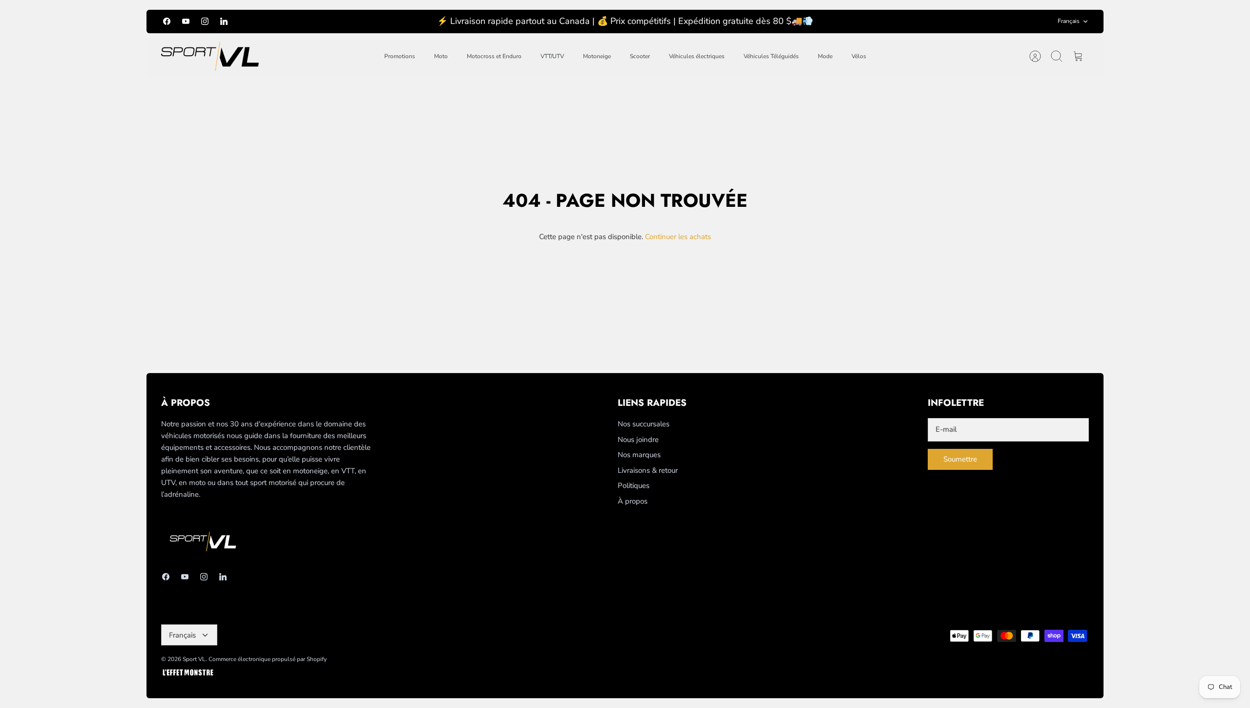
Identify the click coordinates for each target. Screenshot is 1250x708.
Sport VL (194, 659)
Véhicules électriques (697, 56)
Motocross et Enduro (494, 56)
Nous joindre (638, 439)
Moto (441, 56)
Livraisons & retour (648, 470)
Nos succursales (643, 424)
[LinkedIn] (223, 21)
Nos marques (639, 455)
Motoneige (597, 56)
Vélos (859, 56)
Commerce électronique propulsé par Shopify (267, 659)
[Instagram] (204, 21)
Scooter (640, 56)
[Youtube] (185, 21)
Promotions (399, 56)
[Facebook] (166, 21)
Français (1069, 21)
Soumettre (960, 459)
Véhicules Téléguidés (771, 56)
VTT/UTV (552, 56)
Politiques (633, 485)
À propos (632, 501)
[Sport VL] (210, 56)
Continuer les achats (678, 237)
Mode (825, 56)
